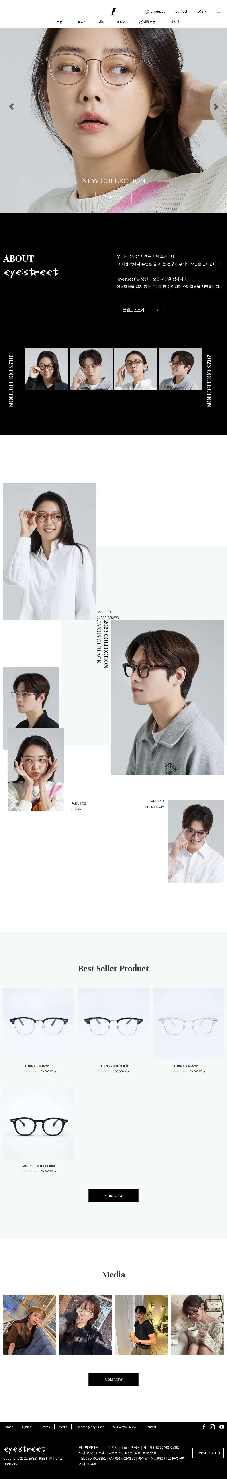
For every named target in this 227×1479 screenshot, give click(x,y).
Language (157, 11)
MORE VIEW (114, 197)
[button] (11, 106)
